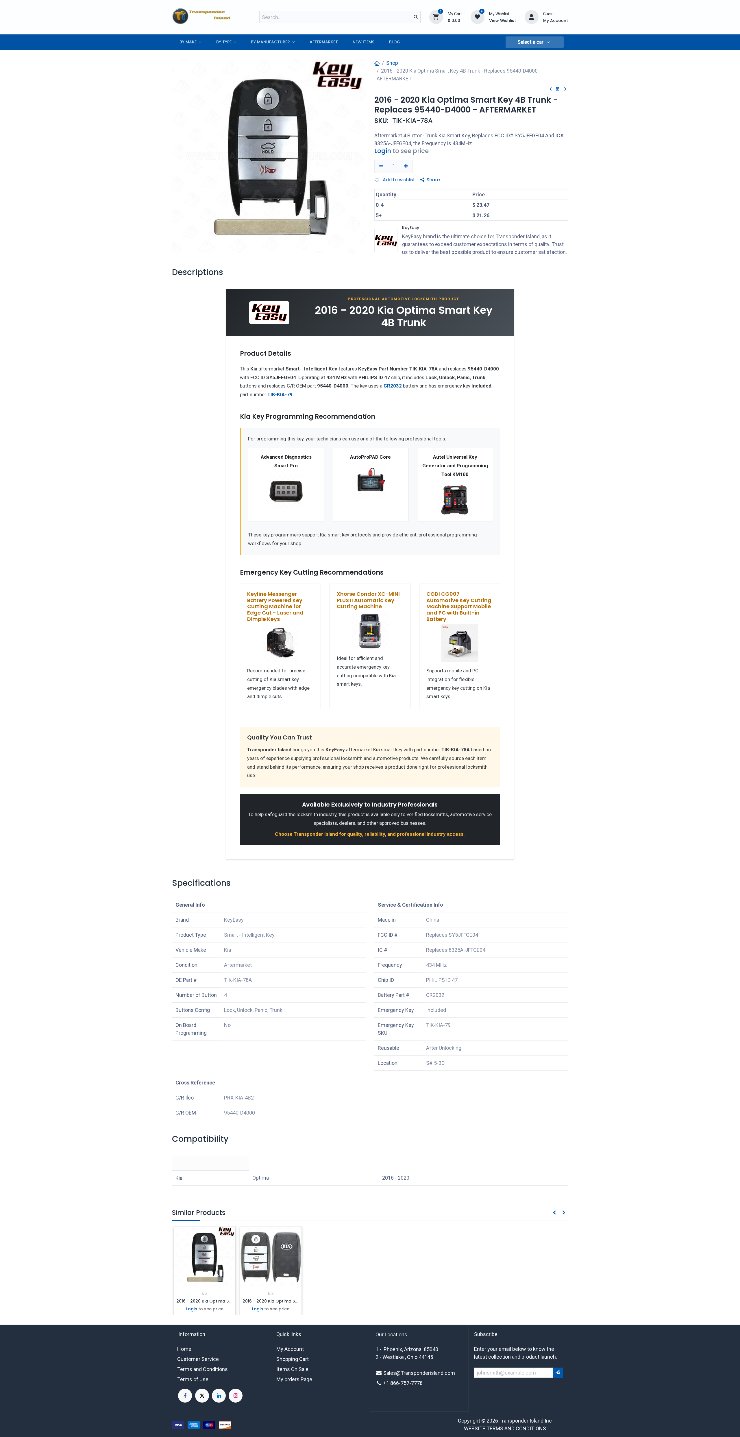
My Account (290, 1349)
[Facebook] (185, 1396)
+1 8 (388, 1383)
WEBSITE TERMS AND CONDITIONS (505, 1428)
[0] (436, 16)
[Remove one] (381, 166)
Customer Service (198, 1359)
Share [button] (433, 179)
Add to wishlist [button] (398, 179)
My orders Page (294, 1379)
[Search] (415, 17)
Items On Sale (292, 1369)
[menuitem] (190, 42)
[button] (534, 42)
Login (382, 151)
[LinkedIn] (219, 1396)
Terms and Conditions (202, 1369)
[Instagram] (236, 1396)
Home (184, 1349)
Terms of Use (192, 1379)
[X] (202, 1396)
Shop (392, 63)
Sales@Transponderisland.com (419, 1373)
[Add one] (406, 166)
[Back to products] (557, 89)
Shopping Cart (292, 1359)
